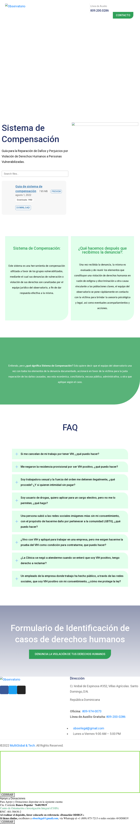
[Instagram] (21, 690)
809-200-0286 (115, 716)
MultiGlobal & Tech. (23, 745)
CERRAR (7, 794)
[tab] (70, 454)
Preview (56, 191)
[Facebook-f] (4, 690)
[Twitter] (13, 690)
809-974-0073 (91, 711)
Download (23, 207)
